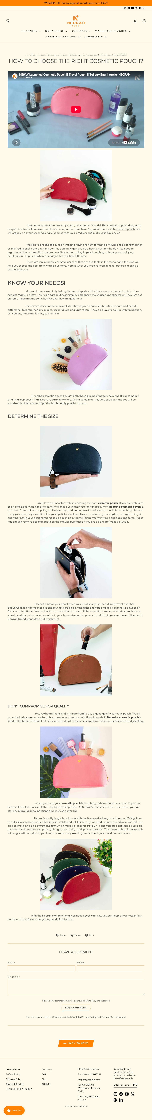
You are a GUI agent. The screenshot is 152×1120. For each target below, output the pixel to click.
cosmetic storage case (51, 55)
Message (14, 977)
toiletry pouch (107, 55)
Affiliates (46, 1084)
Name (11, 962)
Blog (44, 1079)
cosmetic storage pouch (74, 55)
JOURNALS (80, 30)
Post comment (76, 1007)
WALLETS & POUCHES (111, 30)
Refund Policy (13, 1074)
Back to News (78, 1043)
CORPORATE (94, 36)
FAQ (44, 1074)
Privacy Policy (88, 1017)
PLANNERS (30, 30)
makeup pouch (92, 55)
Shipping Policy (14, 1079)
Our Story (47, 1069)
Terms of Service (110, 1017)
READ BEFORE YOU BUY (19, 1089)
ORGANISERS (55, 30)
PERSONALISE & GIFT (62, 36)
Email (81, 962)
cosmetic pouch (32, 55)
